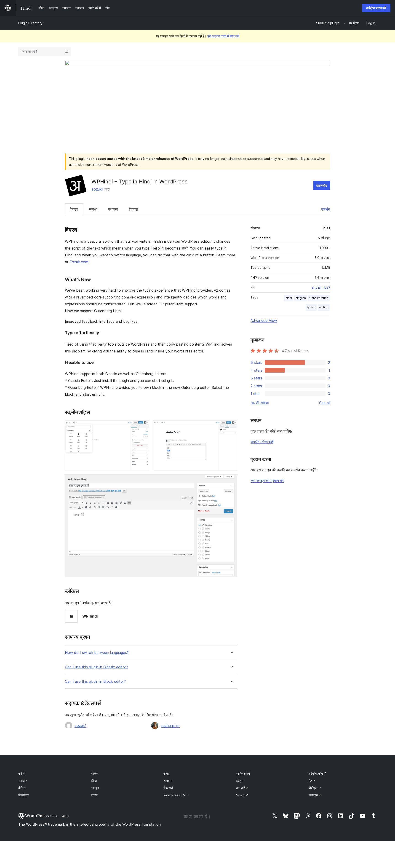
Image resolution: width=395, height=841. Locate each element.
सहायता (167, 781)
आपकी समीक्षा (260, 402)
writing (323, 307)
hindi (289, 298)
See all (324, 402)
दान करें (242, 788)
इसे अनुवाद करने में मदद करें (223, 36)
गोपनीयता (23, 795)
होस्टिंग (22, 788)
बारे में (21, 773)
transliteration (319, 298)
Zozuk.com (78, 262)
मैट (312, 781)
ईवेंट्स (239, 781)
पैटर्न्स (94, 795)
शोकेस (94, 773)
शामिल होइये (243, 773)
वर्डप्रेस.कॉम (318, 773)
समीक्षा (93, 209)
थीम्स (94, 781)
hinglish (301, 298)
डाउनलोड (321, 185)
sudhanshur (170, 725)
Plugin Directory (30, 23)
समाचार (22, 781)
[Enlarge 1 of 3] (143, 426)
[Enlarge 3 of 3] (231, 480)
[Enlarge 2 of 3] (231, 426)
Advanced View (264, 320)
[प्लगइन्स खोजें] (66, 51)
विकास (133, 209)
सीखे (166, 773)
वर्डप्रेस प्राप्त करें (376, 8)
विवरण (74, 209)
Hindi (65, 816)
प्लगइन (95, 788)
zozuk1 (97, 189)
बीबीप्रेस (315, 788)
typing (311, 307)
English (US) (321, 287)
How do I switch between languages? (97, 652)
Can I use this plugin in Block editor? (95, 681)
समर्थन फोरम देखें (262, 441)
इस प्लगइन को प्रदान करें (267, 480)
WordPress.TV (176, 795)
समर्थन (325, 209)
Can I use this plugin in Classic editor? (96, 667)
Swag (242, 795)
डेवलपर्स (168, 788)
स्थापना (113, 209)
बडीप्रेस (315, 795)
